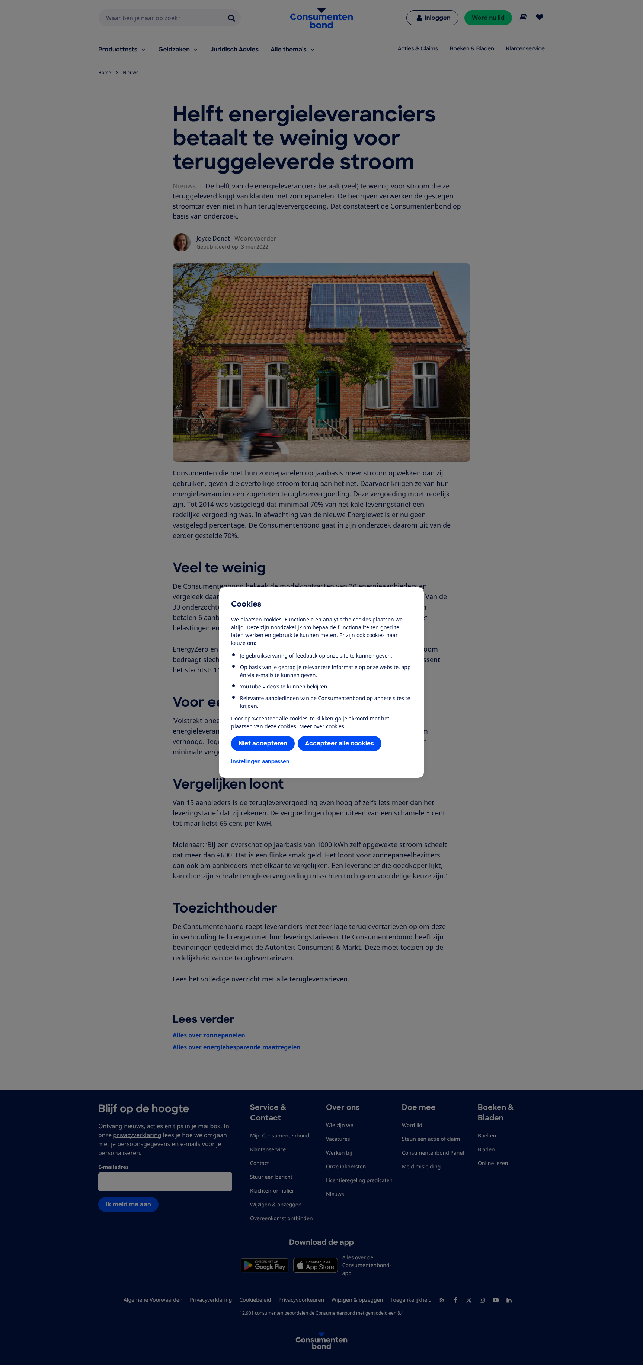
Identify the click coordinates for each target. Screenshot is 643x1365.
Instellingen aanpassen (260, 761)
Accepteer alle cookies (339, 743)
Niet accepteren (263, 743)
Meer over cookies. (322, 726)
